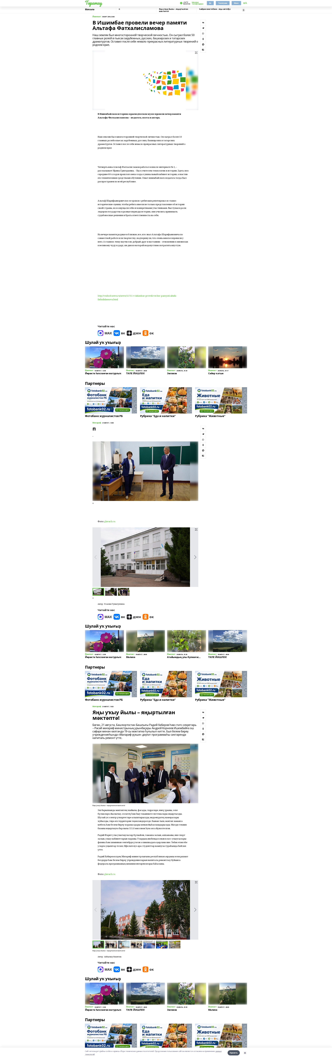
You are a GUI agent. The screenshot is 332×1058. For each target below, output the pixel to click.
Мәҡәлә (89, 9)
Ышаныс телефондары (197, 3)
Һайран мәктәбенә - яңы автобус (215, 9)
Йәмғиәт (96, 17)
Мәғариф (96, 423)
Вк (210, 3)
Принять (234, 1053)
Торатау (93, 3)
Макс (236, 3)
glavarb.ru (109, 521)
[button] (195, 557)
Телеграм (222, 3)
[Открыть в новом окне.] (105, 333)
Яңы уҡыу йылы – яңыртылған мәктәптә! (173, 10)
